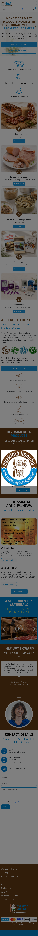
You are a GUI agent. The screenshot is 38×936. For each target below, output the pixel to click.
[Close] (35, 452)
